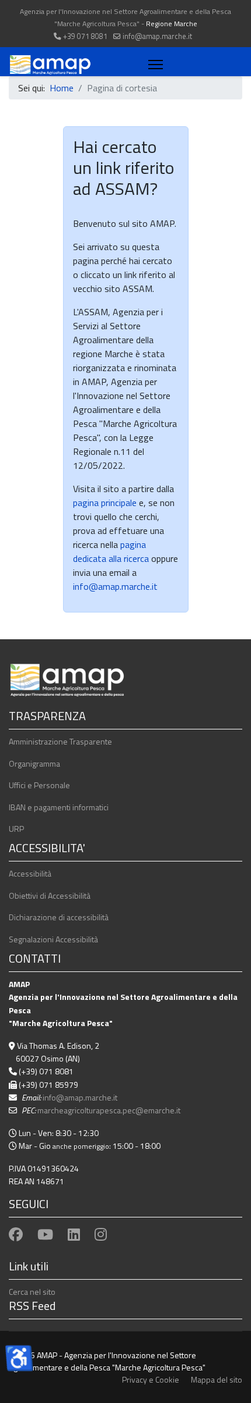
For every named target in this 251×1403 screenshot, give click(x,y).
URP (16, 828)
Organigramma (34, 763)
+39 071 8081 (85, 36)
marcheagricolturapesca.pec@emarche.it (108, 1110)
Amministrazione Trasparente (60, 741)
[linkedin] (74, 1234)
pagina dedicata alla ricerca (111, 551)
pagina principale (105, 503)
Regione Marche (171, 23)
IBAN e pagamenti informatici (59, 807)
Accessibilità (30, 873)
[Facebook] (16, 1234)
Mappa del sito (216, 1379)
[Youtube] (45, 1234)
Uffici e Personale (39, 785)
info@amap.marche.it (157, 36)
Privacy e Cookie (150, 1379)
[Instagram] (101, 1234)
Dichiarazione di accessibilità (59, 917)
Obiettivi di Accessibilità (49, 895)
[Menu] (153, 64)
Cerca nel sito (32, 1292)
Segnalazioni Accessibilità (53, 939)
